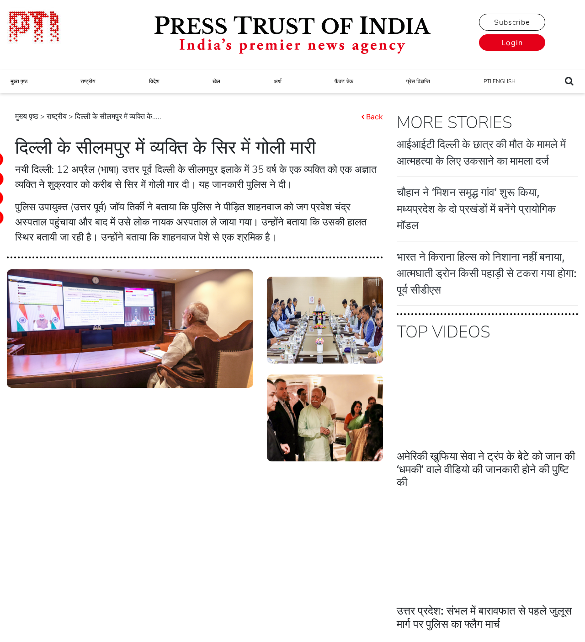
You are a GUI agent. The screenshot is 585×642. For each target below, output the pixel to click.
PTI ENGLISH (500, 81)
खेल (216, 81)
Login (512, 42)
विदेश (154, 81)
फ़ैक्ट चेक (344, 81)
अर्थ (278, 81)
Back (374, 116)
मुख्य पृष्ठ (19, 81)
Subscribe (512, 22)
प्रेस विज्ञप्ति (418, 81)
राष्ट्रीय (88, 81)
